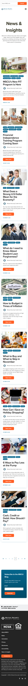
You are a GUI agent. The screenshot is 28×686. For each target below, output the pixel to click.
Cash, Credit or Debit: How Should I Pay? (14, 518)
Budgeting (10, 297)
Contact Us (7, 656)
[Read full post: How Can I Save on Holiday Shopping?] (14, 395)
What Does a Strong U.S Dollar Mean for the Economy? (12, 195)
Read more (8, 99)
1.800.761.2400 (7, 606)
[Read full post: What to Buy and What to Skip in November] (14, 340)
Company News (6, 76)
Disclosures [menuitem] (5, 645)
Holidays (5, 406)
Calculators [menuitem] (5, 639)
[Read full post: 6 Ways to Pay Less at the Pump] (14, 446)
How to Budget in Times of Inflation (12, 304)
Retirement (21, 76)
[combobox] (9, 3)
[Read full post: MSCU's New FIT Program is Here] (14, 65)
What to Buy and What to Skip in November (12, 359)
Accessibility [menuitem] (5, 649)
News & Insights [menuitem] (6, 652)
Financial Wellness (7, 78)
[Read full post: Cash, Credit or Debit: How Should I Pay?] (14, 499)
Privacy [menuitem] (3, 642)
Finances (13, 78)
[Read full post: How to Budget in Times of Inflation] (14, 287)
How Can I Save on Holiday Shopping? (13, 411)
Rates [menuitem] (3, 635)
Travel (5, 187)
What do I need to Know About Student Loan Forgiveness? (13, 252)
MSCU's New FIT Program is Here (12, 83)
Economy (18, 78)
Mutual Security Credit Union (14, 88)
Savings (5, 127)
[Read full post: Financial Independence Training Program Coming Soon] (14, 116)
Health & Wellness (14, 76)
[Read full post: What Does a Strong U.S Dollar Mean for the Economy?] (14, 177)
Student (5, 242)
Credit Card (6, 509)
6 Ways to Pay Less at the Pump (13, 464)
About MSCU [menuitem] (5, 632)
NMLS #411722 (12, 608)
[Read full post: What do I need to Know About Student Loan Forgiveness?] (14, 232)
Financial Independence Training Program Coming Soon (12, 139)
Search (22, 3)
